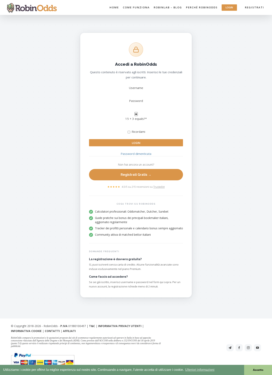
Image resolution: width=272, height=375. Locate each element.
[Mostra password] (136, 114)
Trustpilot (159, 186)
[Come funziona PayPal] (42, 352)
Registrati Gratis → (136, 175)
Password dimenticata (136, 154)
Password (136, 101)
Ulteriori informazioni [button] (199, 369)
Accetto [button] (258, 369)
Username (136, 88)
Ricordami (138, 132)
